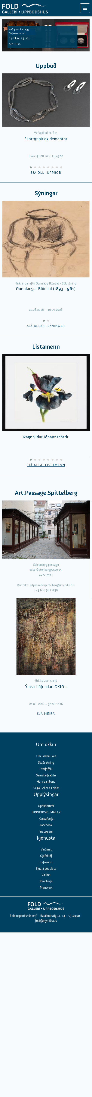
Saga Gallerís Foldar (46, 788)
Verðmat (46, 849)
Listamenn (46, 346)
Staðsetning (46, 762)
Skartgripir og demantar (45, 138)
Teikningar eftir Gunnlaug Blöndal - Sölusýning (45, 283)
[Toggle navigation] (85, 8)
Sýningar (46, 193)
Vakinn (46, 875)
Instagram (46, 831)
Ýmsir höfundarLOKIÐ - (46, 686)
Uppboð (46, 66)
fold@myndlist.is (46, 921)
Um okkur (46, 744)
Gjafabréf (46, 856)
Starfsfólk (46, 769)
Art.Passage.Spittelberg (46, 493)
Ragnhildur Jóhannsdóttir (45, 436)
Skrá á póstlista (46, 869)
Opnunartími (46, 806)
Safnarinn (46, 862)
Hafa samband (46, 781)
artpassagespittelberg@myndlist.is (52, 585)
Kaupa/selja (46, 819)
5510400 (74, 916)
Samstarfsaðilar (46, 775)
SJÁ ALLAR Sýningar (46, 326)
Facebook (46, 825)
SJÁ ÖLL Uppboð (46, 173)
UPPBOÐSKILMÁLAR (46, 812)
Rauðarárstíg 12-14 (52, 916)
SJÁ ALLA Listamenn (46, 465)
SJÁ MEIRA (15, 43)
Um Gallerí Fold (46, 756)
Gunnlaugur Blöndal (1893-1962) (46, 288)
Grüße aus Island (46, 681)
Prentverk (46, 888)
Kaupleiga (46, 881)
